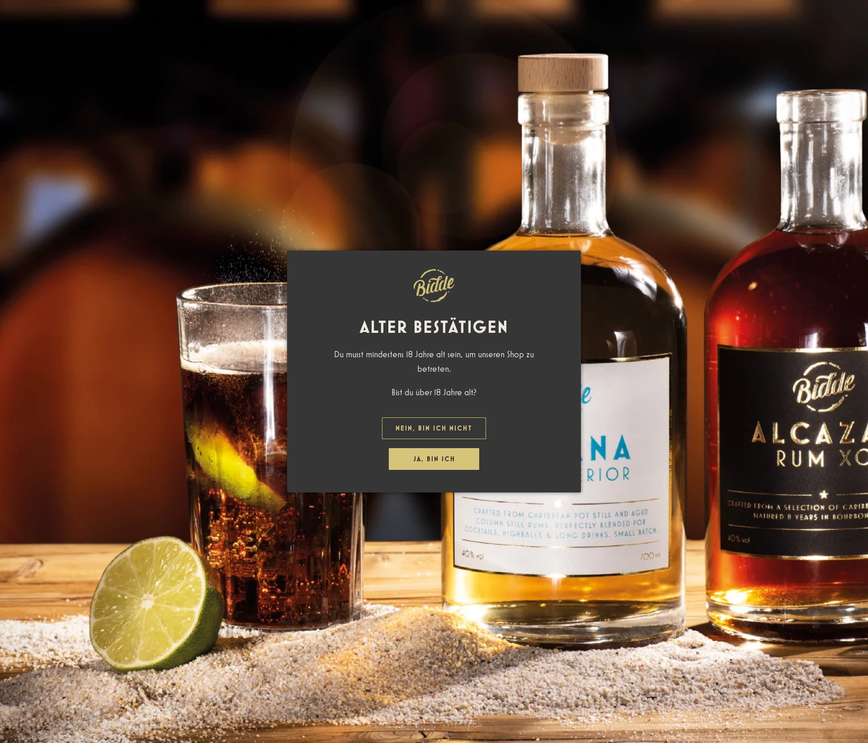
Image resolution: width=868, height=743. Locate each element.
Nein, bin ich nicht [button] (434, 428)
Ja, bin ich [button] (434, 458)
